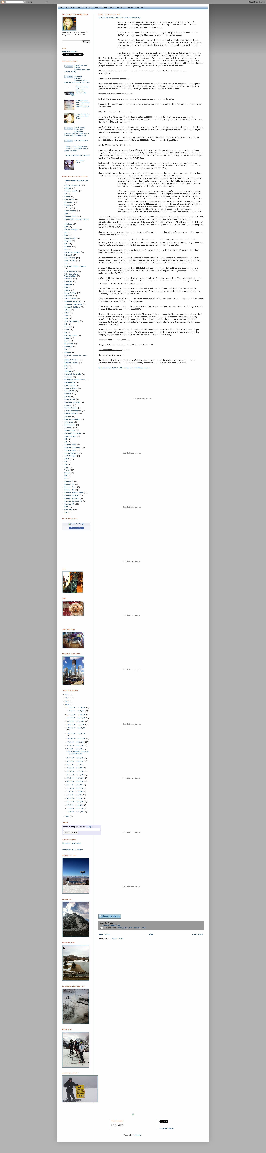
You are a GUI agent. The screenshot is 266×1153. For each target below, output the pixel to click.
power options (70, 388)
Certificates (70, 211)
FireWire (68, 282)
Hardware (68, 296)
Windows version (71, 498)
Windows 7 (68, 481)
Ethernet (68, 255)
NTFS (66, 368)
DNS (65, 244)
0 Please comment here (111, 925)
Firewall (68, 279)
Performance (69, 382)
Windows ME (69, 490)
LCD (65, 324)
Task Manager (70, 456)
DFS (65, 232)
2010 (67, 705)
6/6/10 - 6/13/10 (75, 785)
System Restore (71, 453)
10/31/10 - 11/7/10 (76, 724)
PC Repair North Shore (74, 380)
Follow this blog (76, 528)
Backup (67, 197)
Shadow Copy (69, 430)
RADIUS (67, 397)
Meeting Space (70, 335)
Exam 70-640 (69, 258)
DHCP (66, 235)
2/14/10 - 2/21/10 (75, 808)
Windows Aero (70, 487)
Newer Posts (104, 934)
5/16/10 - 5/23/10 (75, 788)
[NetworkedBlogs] (76, 524)
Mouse (66, 341)
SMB (65, 439)
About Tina (64, 7)
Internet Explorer (72, 301)
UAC (65, 462)
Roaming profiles (72, 419)
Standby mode (70, 445)
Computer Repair (69, 52)
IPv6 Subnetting (71, 321)
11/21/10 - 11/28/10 (76, 714)
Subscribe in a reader (72, 850)
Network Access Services (75, 355)
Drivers (67, 247)
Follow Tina (75, 7)
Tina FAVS (87, 7)
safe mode (68, 422)
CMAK (66, 213)
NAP (65, 349)
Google (67, 290)
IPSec (66, 313)
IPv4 (130, 928)
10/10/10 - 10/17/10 (76, 739)
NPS (65, 366)
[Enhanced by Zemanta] (109, 916)
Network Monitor (71, 360)
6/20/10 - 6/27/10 (75, 778)
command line (122, 928)
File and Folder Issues (75, 266)
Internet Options (72, 307)
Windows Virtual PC (73, 501)
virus (66, 467)
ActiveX (67, 188)
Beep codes (69, 199)
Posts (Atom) (118, 938)
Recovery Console (72, 402)
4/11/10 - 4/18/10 (75, 802)
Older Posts (197, 934)
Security (68, 428)
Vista (66, 470)
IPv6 (66, 318)
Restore (67, 416)
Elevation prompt (72, 252)
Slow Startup (70, 436)
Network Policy (71, 363)
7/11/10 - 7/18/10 (75, 775)
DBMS (66, 227)
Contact (97, 7)
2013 (67, 694)
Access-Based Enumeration (76, 180)
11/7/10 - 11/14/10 (76, 721)
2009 (67, 816)
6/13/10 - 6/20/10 (75, 781)
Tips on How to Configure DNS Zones (82, 116)
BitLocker (68, 202)
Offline (67, 371)
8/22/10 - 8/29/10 (75, 758)
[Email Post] (101, 928)
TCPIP (144, 928)
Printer (67, 394)
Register (68, 405)
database (68, 224)
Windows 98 (69, 484)
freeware (68, 284)
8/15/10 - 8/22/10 (75, 761)
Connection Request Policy (76, 219)
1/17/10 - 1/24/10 (75, 812)
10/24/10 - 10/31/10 (76, 728)
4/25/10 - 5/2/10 (75, 798)
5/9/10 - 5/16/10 (75, 792)
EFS (65, 249)
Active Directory (72, 185)
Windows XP (69, 504)
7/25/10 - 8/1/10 (75, 768)
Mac (65, 332)
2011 (67, 701)
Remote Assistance (72, 411)
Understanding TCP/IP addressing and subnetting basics (124, 368)
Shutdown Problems (72, 433)
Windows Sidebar (71, 495)
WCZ (65, 478)
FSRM (66, 287)
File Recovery (70, 271)
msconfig (68, 347)
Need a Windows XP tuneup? (78, 155)
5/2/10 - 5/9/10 (74, 795)
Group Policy (70, 293)
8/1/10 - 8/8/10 (74, 765)
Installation (70, 299)
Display (67, 241)
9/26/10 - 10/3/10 (75, 742)
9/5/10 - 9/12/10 (75, 749)
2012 (67, 698)
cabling (67, 208)
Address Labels (71, 191)
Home (105, 7)
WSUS (66, 512)
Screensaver (69, 425)
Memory (67, 338)
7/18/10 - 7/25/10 (75, 771)
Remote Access (70, 408)
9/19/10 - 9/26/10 (75, 745)
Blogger (67, 205)
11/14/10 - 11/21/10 (76, 718)
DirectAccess (70, 238)
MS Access (68, 344)
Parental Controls (72, 374)
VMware (67, 473)
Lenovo (67, 327)
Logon (66, 330)
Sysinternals (70, 450)
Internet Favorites (73, 304)
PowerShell (69, 391)
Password (68, 377)
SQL (65, 442)
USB (65, 464)
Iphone (67, 310)
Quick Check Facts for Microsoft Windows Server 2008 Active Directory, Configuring (77, 132)
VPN (65, 476)
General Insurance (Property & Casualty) (126, 7)
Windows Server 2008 (73, 493)
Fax (65, 263)
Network (137, 928)
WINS (66, 507)
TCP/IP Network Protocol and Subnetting (119, 18)
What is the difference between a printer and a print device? (76, 149)
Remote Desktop (71, 413)
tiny (89, 827)
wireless (68, 509)
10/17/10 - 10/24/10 (76, 733)
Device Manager (71, 230)
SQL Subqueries (81, 140)
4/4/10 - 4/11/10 (75, 805)
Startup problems (72, 447)
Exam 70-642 (69, 261)
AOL (65, 194)
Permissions (69, 385)
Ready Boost (69, 399)
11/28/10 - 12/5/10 (76, 711)
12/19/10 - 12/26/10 (76, 708)
